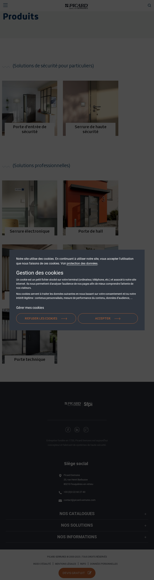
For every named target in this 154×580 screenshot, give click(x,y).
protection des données (82, 263)
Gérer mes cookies (30, 307)
